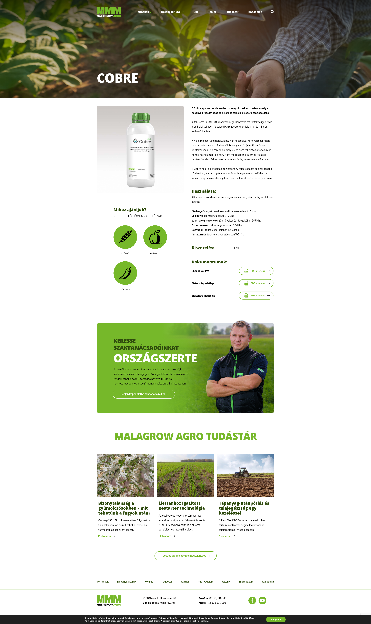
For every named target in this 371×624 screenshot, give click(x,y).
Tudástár (233, 11)
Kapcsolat (255, 11)
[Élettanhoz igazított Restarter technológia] (185, 495)
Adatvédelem (205, 581)
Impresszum (246, 581)
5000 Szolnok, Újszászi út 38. (159, 598)
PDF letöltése (258, 270)
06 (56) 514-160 (217, 598)
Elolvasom (104, 536)
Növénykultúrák (126, 581)
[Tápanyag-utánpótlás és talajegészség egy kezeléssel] (245, 495)
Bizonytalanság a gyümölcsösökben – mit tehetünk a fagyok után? (124, 508)
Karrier (185, 581)
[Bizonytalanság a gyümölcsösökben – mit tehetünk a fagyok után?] (125, 495)
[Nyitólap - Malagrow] (109, 12)
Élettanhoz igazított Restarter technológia (182, 505)
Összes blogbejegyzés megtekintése (184, 555)
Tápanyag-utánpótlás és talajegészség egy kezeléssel (244, 508)
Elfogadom (276, 619)
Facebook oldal (252, 600)
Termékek (103, 581)
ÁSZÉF (226, 581)
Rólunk (212, 11)
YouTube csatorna (262, 600)
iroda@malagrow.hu (163, 602)
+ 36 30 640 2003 (216, 602)
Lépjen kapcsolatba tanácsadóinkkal (143, 394)
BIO (196, 11)
